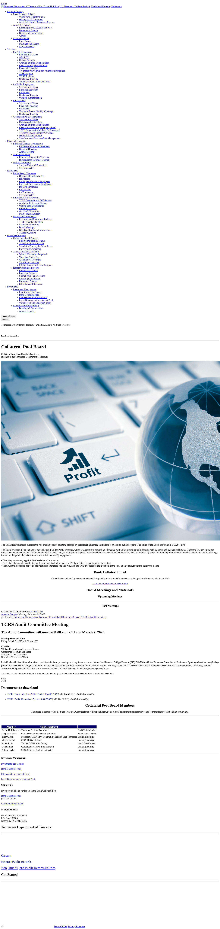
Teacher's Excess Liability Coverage (36, 111)
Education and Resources (31, 284)
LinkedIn (193, 330)
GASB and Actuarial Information (35, 230)
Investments (12, 286)
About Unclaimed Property (26, 251)
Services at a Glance (28, 54)
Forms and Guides (28, 208)
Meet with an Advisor (29, 214)
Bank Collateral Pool (29, 294)
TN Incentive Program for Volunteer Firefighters (42, 71)
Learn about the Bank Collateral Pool (110, 583)
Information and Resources (26, 197)
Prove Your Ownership (30, 249)
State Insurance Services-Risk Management (39, 138)
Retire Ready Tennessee (24, 173)
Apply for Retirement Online (32, 203)
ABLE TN (24, 57)
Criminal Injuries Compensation (34, 62)
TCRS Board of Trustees (31, 222)
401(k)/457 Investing (29, 211)
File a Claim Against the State (33, 65)
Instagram (167, 330)
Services (11, 49)
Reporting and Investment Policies (35, 219)
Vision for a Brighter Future (32, 17)
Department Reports (28, 30)
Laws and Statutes (27, 273)
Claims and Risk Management (27, 116)
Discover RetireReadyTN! (31, 176)
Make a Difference (22, 162)
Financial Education (28, 68)
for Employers (26, 192)
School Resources (21, 154)
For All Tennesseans (22, 52)
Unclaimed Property (28, 79)
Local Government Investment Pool (36, 300)
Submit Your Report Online (32, 276)
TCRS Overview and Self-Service (35, 200)
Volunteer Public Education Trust (34, 81)
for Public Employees (23, 84)
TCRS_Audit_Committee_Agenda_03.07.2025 (29, 699)
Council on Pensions (29, 224)
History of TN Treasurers (31, 19)
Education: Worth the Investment (34, 146)
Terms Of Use (60, 926)
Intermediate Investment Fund (33, 297)
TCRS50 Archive (27, 232)
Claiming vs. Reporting (30, 259)
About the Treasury (22, 25)
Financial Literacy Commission (28, 143)
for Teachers (25, 189)
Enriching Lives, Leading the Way (35, 27)
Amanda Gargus (9, 614)
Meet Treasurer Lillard (23, 14)
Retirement (24, 92)
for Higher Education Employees (34, 181)
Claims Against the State (30, 122)
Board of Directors (28, 149)
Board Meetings (26, 227)
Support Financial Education (32, 165)
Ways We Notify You (29, 257)
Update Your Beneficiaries (31, 205)
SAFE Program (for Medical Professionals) (39, 130)
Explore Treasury (15, 11)
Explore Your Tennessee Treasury (22, 886)
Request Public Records (16, 861)
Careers (22, 35)
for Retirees (24, 178)
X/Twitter (180, 330)
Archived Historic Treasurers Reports (36, 22)
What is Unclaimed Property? (33, 254)
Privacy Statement (76, 926)
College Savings (27, 60)
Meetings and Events (29, 44)
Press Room (25, 41)
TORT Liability (26, 76)
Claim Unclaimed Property (25, 238)
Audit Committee (97, 617)
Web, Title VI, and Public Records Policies (28, 868)
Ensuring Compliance (29, 278)
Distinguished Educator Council (34, 160)
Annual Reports (26, 151)
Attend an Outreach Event (31, 243)
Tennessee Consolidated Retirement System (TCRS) (63, 617)
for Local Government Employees (35, 184)
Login (4, 3)
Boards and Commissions (31, 33)
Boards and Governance (24, 216)
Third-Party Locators (29, 262)
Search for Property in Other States (35, 246)
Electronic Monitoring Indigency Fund (37, 127)
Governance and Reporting (26, 305)
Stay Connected (26, 46)
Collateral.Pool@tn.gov (12, 803)
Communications (21, 38)
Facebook (154, 330)
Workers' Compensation (30, 98)
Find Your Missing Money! (32, 241)
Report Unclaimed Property (26, 267)
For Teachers (19, 100)
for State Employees (28, 187)
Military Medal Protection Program (35, 265)
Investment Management (24, 289)
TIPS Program (26, 73)
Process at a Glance (28, 270)
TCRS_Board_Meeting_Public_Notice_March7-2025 (32, 694)
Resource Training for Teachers (34, 157)
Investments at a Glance (30, 292)
